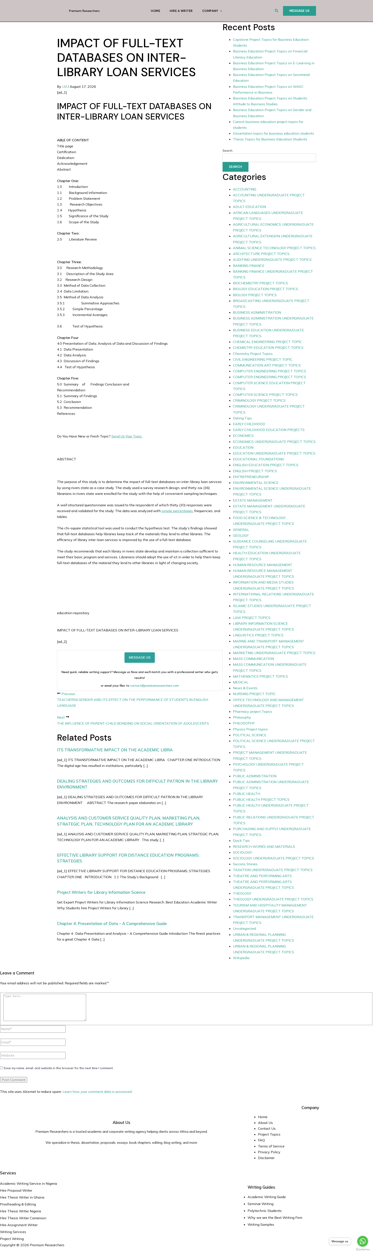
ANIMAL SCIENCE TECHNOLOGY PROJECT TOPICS (274, 248)
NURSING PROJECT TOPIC (254, 694)
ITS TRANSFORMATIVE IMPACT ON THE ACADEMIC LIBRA (115, 749)
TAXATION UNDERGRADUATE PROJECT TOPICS (273, 870)
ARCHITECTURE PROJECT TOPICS (261, 254)
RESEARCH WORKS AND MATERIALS (264, 846)
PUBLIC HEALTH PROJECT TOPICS (261, 799)
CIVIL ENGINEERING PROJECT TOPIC (262, 359)
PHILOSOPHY (244, 723)
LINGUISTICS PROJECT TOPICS (258, 635)
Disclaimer (266, 1158)
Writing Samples (261, 1224)
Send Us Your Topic (127, 436)
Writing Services (13, 1232)
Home (155, 10)
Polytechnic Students (265, 1210)
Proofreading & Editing (18, 1204)
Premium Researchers (84, 11)
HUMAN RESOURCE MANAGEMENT (262, 565)
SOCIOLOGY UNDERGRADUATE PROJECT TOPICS (273, 858)
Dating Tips (242, 418)
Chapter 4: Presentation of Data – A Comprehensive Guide (112, 923)
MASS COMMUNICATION (253, 658)
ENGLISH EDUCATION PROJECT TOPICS (265, 465)
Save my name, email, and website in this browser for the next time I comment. (58, 1068)
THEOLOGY (242, 893)
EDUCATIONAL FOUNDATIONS (258, 459)
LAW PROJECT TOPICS (251, 617)
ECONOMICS (243, 435)
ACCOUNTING (244, 189)
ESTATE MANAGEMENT (253, 500)
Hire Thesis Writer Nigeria (20, 1211)
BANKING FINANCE (248, 265)
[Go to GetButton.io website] (363, 1249)
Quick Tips (241, 840)
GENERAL (241, 529)
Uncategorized (244, 928)
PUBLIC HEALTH (246, 793)
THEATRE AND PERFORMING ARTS (262, 876)
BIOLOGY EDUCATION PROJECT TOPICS (265, 289)
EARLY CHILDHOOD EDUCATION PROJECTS (269, 430)
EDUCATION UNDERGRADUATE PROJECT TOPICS (274, 453)
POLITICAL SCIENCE (249, 735)
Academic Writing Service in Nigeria (29, 1183)
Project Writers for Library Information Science (101, 892)
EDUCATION (243, 447)
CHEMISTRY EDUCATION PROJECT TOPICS (268, 347)
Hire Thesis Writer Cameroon (23, 1218)
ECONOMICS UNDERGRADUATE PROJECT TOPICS (274, 441)
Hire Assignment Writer (19, 1225)
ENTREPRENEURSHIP (251, 477)
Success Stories (245, 864)
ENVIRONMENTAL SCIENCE (255, 482)
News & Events (245, 688)
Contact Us (267, 1128)
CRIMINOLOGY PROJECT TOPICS (259, 400)
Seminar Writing (260, 1204)
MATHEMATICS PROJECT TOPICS (260, 676)
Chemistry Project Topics (253, 353)
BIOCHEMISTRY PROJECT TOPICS (260, 283)
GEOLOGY (241, 535)
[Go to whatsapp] (362, 1241)
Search (227, 151)
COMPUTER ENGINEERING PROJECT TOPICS (269, 371)
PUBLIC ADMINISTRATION (255, 776)
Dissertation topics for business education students (273, 133)
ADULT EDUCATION (249, 207)
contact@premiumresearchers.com (154, 686)
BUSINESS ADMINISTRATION (257, 312)
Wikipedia (241, 958)
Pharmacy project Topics (252, 711)
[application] (220, 10)
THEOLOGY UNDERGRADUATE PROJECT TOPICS (273, 899)
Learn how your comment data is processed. (97, 1091)
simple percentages (177, 511)
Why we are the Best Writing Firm (275, 1217)
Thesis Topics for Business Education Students (270, 139)
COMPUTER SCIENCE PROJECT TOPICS (265, 394)
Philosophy (242, 717)
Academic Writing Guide (267, 1197)
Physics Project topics (250, 729)
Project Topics (269, 1134)
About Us (265, 1122)
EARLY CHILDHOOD (249, 424)
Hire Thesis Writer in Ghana (22, 1197)
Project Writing (12, 1239)
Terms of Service (271, 1146)
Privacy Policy (269, 1152)
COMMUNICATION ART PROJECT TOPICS (267, 365)
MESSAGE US (139, 657)
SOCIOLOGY (242, 852)
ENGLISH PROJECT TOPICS (255, 471)
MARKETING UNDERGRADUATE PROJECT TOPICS (274, 653)
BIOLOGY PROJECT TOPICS (255, 295)
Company (210, 10)
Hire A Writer (181, 10)
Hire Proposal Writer (16, 1190)
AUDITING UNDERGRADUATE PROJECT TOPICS (272, 259)
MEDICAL (240, 682)
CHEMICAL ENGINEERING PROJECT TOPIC (267, 342)
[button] (277, 11)
